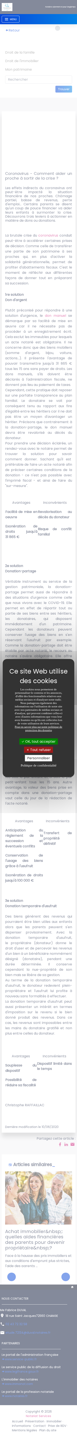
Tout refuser (40, 749)
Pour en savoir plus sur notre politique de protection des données (38, 728)
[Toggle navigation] (10, 19)
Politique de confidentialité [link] (38, 765)
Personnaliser (38, 758)
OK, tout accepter (40, 741)
